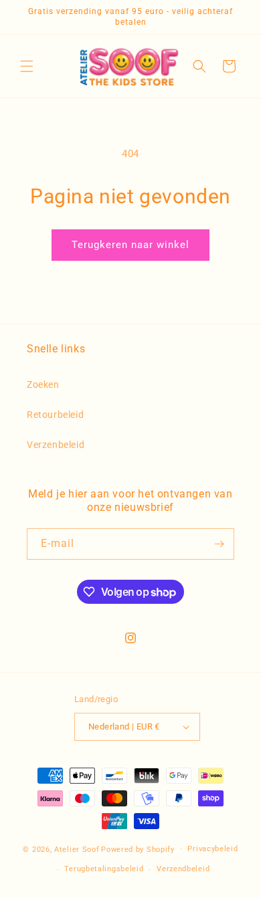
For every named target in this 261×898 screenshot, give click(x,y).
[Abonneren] (219, 544)
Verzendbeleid (183, 869)
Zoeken (43, 384)
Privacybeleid (212, 849)
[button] (26, 66)
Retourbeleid (55, 414)
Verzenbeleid (55, 444)
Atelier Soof (76, 849)
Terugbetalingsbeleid (103, 869)
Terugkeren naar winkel (130, 245)
